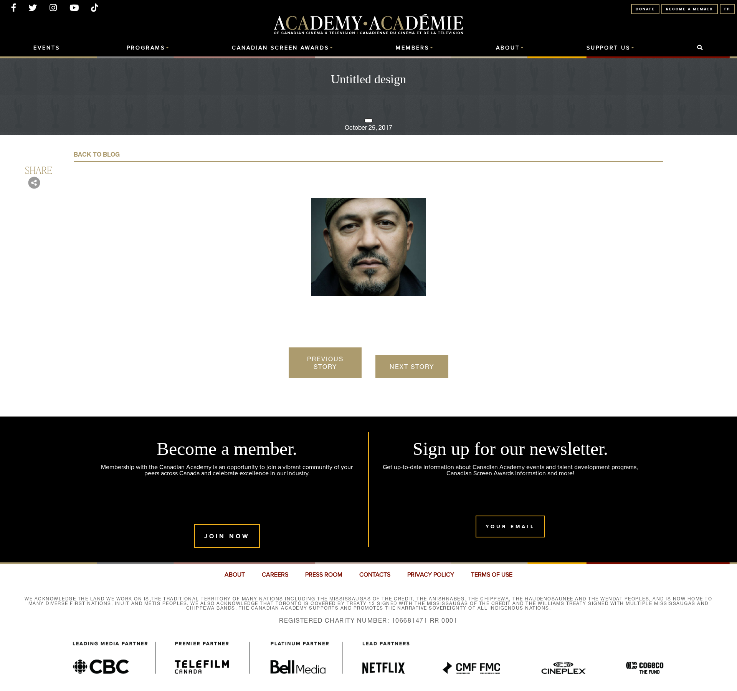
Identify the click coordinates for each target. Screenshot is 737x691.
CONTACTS (374, 575)
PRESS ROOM (323, 575)
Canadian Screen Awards (280, 48)
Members (412, 48)
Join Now (227, 536)
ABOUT (235, 575)
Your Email (510, 526)
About (508, 48)
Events (46, 48)
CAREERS (275, 575)
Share (38, 169)
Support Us (608, 48)
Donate (645, 9)
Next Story (412, 366)
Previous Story (325, 362)
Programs (146, 48)
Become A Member (689, 9)
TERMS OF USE (491, 575)
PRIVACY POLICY (430, 575)
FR (727, 9)
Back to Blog (97, 154)
